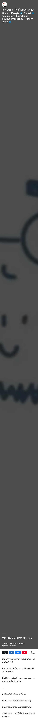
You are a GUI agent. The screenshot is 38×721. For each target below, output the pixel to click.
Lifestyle (14, 13)
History (29, 18)
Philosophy (17, 18)
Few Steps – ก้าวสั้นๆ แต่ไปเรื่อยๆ (18, 9)
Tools (5, 21)
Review (6, 18)
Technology (8, 16)
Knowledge (22, 16)
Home (5, 13)
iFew (5, 643)
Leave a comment (10, 646)
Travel (27, 13)
